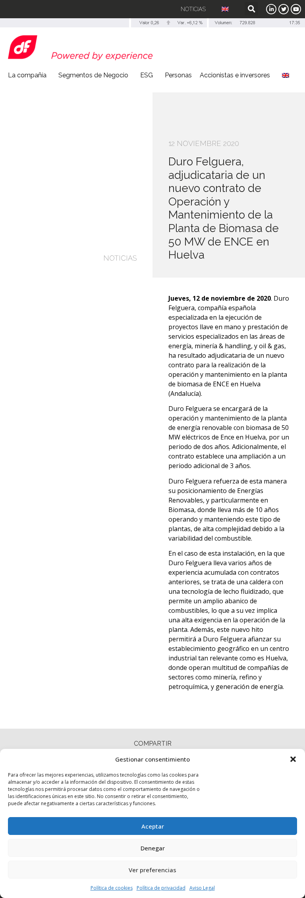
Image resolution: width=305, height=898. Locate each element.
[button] (293, 759)
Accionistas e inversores (235, 75)
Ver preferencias (152, 870)
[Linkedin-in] (271, 9)
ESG (146, 75)
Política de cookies (112, 888)
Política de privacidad (161, 888)
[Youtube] (296, 9)
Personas (178, 75)
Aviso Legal (202, 888)
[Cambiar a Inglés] (225, 9)
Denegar (153, 848)
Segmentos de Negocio (93, 75)
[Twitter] (283, 9)
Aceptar (152, 826)
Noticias (193, 9)
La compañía (27, 75)
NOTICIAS (120, 258)
